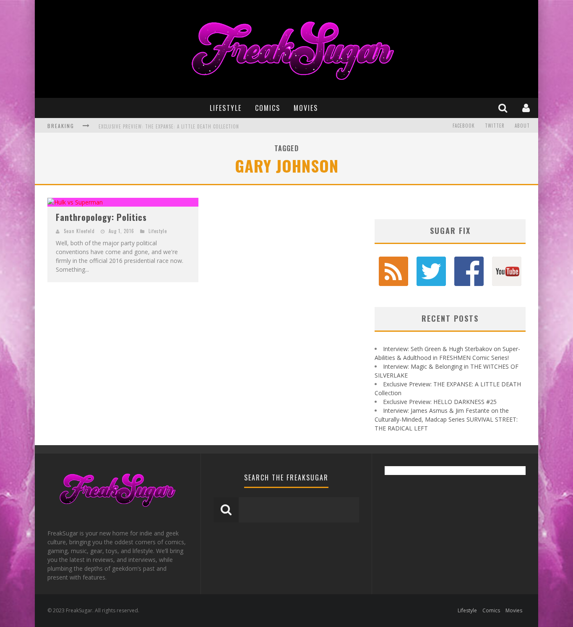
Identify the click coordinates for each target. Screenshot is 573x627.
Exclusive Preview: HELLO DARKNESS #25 (440, 402)
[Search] (504, 108)
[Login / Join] (527, 108)
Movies (306, 108)
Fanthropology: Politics (101, 217)
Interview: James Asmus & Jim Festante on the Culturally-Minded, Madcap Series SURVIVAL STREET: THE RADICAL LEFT (446, 419)
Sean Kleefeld (79, 231)
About (522, 125)
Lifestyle (226, 108)
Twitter (495, 125)
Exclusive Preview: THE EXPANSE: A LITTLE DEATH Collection (169, 126)
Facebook (464, 125)
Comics (267, 108)
